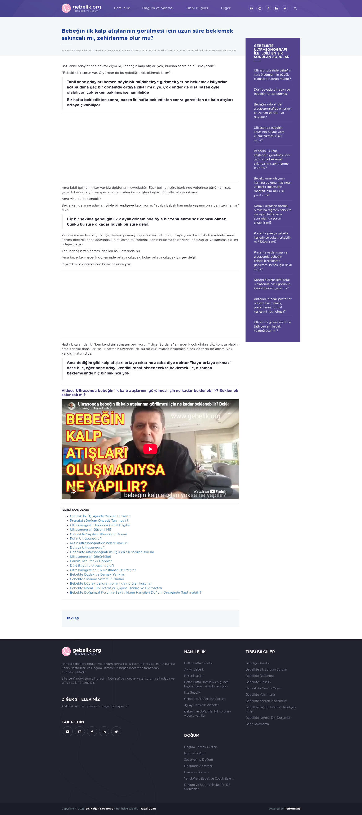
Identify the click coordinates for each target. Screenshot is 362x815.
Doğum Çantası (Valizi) (200, 747)
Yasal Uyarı (148, 808)
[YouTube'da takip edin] (251, 8)
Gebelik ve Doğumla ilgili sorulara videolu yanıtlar (207, 713)
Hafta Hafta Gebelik (198, 663)
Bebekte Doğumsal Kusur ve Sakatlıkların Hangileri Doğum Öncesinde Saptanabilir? (136, 592)
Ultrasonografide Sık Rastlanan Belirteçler (103, 570)
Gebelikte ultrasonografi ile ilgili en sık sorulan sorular (112, 552)
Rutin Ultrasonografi (86, 539)
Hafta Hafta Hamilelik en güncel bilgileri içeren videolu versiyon (206, 684)
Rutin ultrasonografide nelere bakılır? (99, 543)
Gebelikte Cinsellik (258, 682)
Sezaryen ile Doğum (198, 759)
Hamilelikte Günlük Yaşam (264, 688)
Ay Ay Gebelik (194, 669)
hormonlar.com (90, 706)
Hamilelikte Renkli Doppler (91, 561)
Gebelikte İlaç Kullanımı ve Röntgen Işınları (271, 709)
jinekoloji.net (70, 706)
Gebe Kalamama (257, 724)
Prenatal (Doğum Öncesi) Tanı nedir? (99, 521)
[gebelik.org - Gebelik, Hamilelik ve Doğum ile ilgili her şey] (81, 8)
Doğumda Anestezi (198, 766)
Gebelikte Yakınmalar (260, 694)
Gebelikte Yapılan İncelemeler (266, 701)
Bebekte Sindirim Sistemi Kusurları (97, 579)
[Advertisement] (150, 147)
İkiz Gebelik (192, 692)
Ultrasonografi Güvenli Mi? (90, 530)
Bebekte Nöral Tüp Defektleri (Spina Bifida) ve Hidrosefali (116, 588)
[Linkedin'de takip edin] (276, 8)
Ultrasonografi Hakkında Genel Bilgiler (100, 525)
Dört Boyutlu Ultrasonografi (92, 566)
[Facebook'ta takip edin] (268, 8)
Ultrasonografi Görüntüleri (90, 557)
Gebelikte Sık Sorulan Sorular (205, 699)
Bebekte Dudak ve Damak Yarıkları (97, 574)
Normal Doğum (195, 753)
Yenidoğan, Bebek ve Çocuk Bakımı (209, 778)
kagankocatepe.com (115, 706)
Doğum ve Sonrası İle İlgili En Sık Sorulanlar (207, 787)
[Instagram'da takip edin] (259, 8)
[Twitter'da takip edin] (285, 8)
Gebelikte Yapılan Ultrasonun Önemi (98, 534)
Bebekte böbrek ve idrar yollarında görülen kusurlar (111, 583)
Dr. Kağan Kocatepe (128, 668)
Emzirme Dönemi (196, 772)
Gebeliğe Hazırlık (257, 663)
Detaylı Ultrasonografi (87, 548)
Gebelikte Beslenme (260, 675)
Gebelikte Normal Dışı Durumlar (268, 717)
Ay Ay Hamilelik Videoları (201, 705)
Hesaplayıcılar (194, 675)
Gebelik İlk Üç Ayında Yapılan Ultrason (100, 516)
